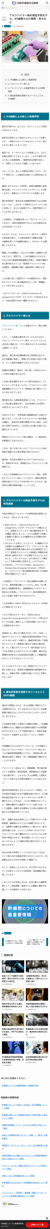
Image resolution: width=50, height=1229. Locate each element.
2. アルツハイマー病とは (18, 83)
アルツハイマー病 (9, 325)
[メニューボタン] (3, 3)
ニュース (7, 26)
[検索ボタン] (47, 3)
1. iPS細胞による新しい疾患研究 (22, 79)
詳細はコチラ (36, 1225)
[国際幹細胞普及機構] (25, 3)
